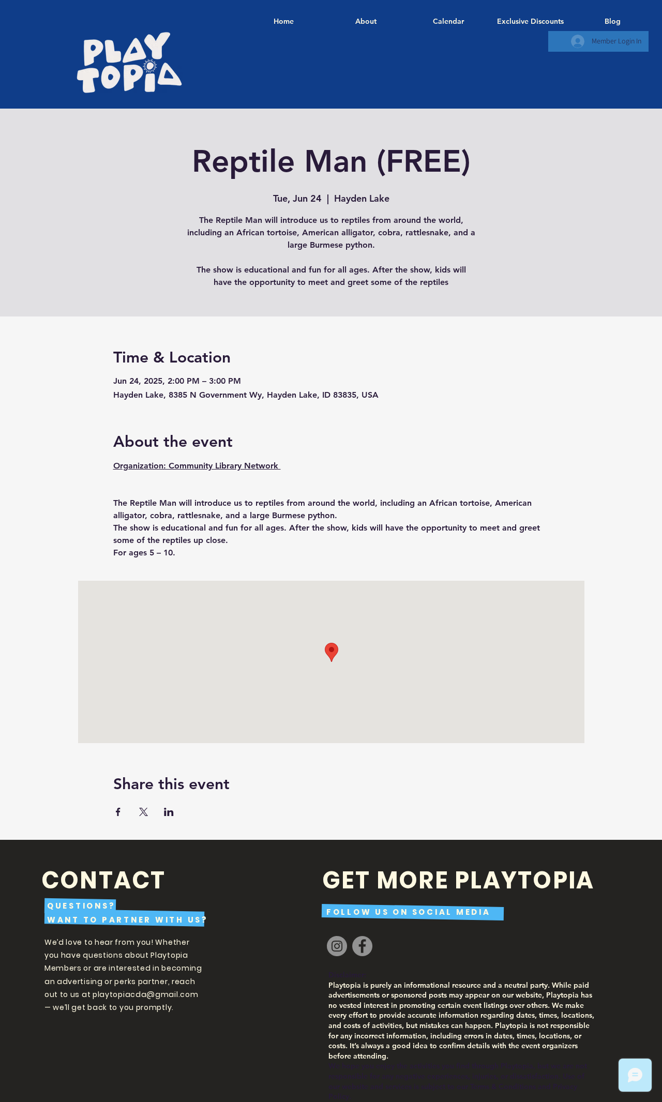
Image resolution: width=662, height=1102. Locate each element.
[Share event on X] (143, 812)
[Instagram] (337, 946)
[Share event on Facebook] (118, 812)
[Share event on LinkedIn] (169, 812)
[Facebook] (362, 946)
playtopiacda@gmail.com (145, 994)
